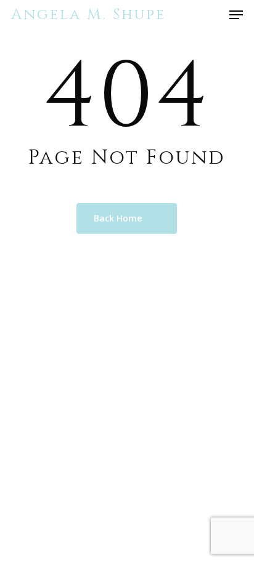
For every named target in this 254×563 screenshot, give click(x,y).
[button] (236, 15)
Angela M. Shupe (88, 14)
